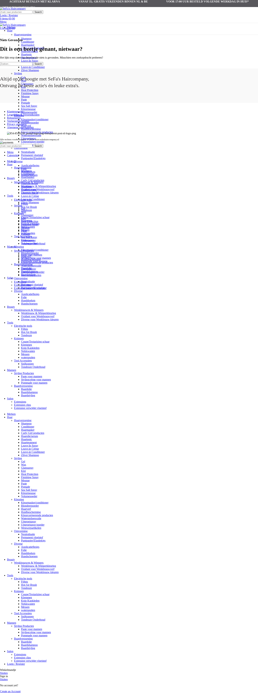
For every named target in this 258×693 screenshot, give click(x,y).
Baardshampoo (29, 392)
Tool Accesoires (23, 360)
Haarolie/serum (29, 183)
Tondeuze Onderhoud (33, 366)
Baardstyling (28, 395)
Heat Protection (29, 90)
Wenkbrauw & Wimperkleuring (38, 186)
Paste (24, 99)
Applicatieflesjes (30, 165)
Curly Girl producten (32, 180)
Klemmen (26, 344)
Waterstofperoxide (31, 135)
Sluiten (4, 673)
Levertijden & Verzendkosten (23, 114)
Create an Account (10, 691)
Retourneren (14, 117)
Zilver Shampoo (30, 70)
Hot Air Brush (29, 206)
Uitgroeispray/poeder (32, 141)
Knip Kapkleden (30, 347)
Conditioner (27, 41)
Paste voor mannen (31, 254)
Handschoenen (29, 303)
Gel (23, 208)
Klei (23, 218)
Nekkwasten (28, 351)
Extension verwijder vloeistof (30, 408)
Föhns (24, 328)
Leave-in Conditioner (33, 67)
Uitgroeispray (28, 268)
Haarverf (26, 256)
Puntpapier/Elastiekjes (33, 158)
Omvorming (21, 147)
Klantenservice (15, 111)
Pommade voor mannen (34, 382)
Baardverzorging (23, 385)
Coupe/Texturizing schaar (35, 217)
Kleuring (19, 246)
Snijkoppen (27, 363)
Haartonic (26, 54)
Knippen (19, 338)
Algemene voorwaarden (20, 127)
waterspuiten (28, 357)
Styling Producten (24, 373)
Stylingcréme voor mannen (36, 379)
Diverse (18, 161)
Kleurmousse (28, 109)
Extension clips (22, 404)
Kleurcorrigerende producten (37, 262)
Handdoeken (28, 300)
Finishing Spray (30, 93)
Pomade (25, 102)
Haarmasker (27, 44)
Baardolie (26, 389)
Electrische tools (23, 325)
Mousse (25, 96)
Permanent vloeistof (32, 155)
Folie (24, 297)
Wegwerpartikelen (31, 275)
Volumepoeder (29, 112)
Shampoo (26, 38)
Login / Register (16, 663)
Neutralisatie (28, 151)
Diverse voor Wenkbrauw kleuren (40, 192)
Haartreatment (29, 189)
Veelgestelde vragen (18, 121)
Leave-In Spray (29, 60)
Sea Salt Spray (29, 105)
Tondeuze (26, 210)
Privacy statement (17, 124)
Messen (25, 354)
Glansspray (27, 215)
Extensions (20, 281)
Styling (18, 73)
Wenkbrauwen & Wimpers (29, 309)
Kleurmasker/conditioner (34, 119)
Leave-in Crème (30, 196)
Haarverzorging (22, 34)
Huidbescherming (31, 259)
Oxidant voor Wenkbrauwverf (37, 189)
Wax (23, 211)
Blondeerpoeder (30, 122)
